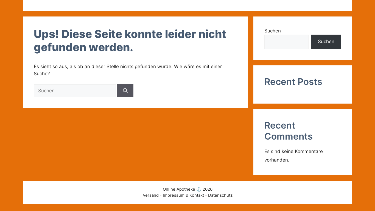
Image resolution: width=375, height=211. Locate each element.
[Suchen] (125, 91)
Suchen (272, 31)
